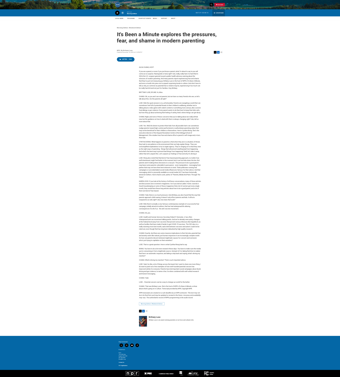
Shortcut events (145, 18)
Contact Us (121, 362)
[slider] (125, 13)
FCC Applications (123, 365)
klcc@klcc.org (122, 359)
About (173, 18)
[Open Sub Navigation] (124, 18)
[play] (117, 13)
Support (164, 18)
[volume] (122, 13)
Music (155, 18)
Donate (220, 5)
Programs (131, 18)
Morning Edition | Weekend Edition (129, 28)
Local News (119, 18)
